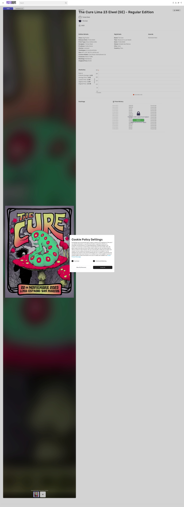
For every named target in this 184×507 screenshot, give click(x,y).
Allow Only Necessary (81, 267)
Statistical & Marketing (101, 261)
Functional (76, 261)
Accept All (102, 267)
